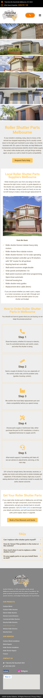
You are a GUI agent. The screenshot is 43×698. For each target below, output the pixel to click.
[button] (40, 15)
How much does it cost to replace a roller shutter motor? (20, 551)
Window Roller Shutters (10, 629)
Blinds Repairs (7, 644)
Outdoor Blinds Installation (11, 641)
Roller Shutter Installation (11, 647)
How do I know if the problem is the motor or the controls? (21, 545)
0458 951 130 (23, 5)
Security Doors (7, 632)
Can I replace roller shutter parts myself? (20, 540)
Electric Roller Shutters (10, 613)
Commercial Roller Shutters (11, 619)
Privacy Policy (36, 696)
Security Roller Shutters (10, 622)
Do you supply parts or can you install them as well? (21, 557)
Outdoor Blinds (7, 606)
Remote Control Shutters (10, 616)
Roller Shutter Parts (9, 625)
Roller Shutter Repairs (9, 650)
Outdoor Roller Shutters (10, 609)
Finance (5, 654)
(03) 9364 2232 (24, 508)
